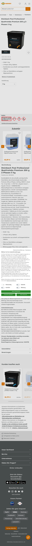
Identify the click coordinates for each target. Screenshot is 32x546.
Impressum (28, 250)
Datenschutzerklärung (18, 250)
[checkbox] (3, 285)
